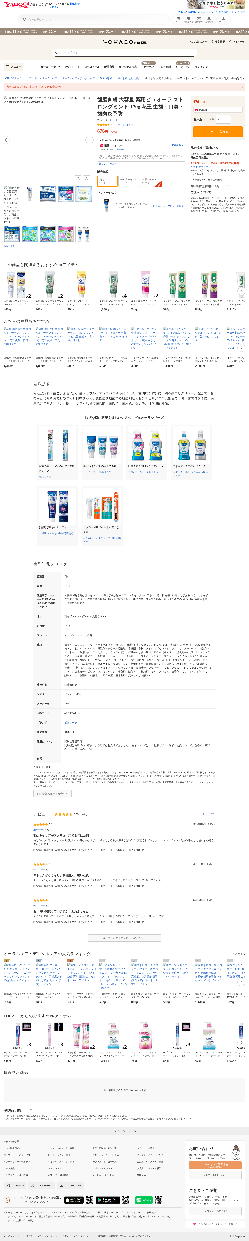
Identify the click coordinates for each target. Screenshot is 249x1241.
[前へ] (6, 140)
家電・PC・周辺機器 (58, 1175)
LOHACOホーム (13, 78)
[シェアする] (78, 178)
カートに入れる (218, 131)
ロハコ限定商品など (13, 1148)
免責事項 (113, 1236)
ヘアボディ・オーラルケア (42, 78)
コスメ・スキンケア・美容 (61, 1148)
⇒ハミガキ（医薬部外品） (98, 472)
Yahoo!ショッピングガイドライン (136, 1236)
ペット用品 (9, 1168)
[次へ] (89, 140)
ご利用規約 (150, 1212)
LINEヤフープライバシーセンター (78, 1236)
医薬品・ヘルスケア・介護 (150, 1162)
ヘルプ (241, 12)
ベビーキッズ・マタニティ (61, 1162)
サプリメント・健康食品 (105, 1162)
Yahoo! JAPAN (187, 12)
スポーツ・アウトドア (103, 1168)
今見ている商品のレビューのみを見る (124, 938)
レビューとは (208, 814)
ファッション (54, 1168)
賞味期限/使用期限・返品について (210, 186)
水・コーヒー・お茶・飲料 (17, 1155)
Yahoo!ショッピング (13, 1236)
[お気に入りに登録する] (86, 178)
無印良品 (141, 1175)
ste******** (38, 830)
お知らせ (8, 1212)
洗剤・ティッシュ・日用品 (106, 1155)
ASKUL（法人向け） (162, 1216)
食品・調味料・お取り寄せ (106, 1148)
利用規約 (102, 1236)
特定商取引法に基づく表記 (52, 1216)
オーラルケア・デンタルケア (78, 78)
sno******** (39, 905)
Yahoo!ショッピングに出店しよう (217, 12)
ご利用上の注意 (100, 1212)
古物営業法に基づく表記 (109, 1216)
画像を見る (9, 246)
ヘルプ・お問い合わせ (215, 1175)
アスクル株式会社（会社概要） (19, 1220)
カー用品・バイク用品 (103, 1175)
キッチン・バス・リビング (150, 1155)
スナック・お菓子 (146, 1148)
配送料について (200, 167)
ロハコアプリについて (36, 1201)
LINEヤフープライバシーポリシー (42, 1236)
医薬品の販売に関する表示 (136, 1216)
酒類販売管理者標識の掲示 (81, 1216)
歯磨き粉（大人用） (128, 78)
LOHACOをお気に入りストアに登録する (218, 1224)
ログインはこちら (107, 164)
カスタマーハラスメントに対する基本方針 (70, 1212)
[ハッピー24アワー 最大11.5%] (124, 31)
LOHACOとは (22, 1212)
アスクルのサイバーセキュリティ (20, 1216)
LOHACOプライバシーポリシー (126, 1212)
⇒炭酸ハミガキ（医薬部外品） (57, 533)
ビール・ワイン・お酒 (59, 1155)
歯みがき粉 (106, 78)
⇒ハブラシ (45, 477)
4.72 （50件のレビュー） (123, 124)
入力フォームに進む (215, 1211)
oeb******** (39, 869)
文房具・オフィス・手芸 (149, 1168)
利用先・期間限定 (116, 149)
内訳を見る (177, 144)
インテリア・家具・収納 (16, 1175)
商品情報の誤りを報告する (52, 793)
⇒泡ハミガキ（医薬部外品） (144, 472)
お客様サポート (38, 1212)
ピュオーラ (116, 120)
